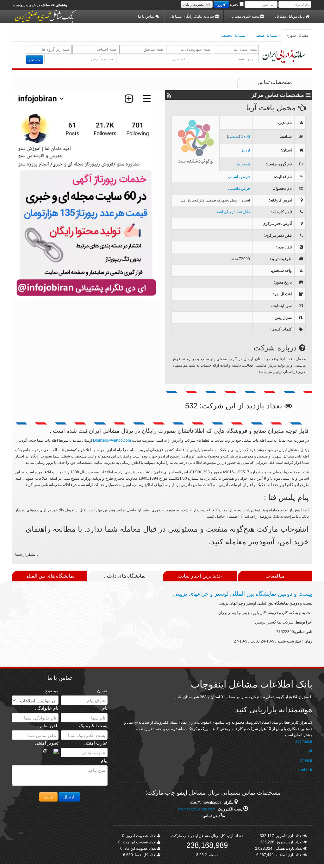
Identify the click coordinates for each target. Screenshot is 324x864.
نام (105, 708)
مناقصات (275, 576)
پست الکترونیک (93, 725)
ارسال (69, 797)
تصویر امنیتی (47, 743)
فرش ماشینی (239, 177)
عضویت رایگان (194, 4)
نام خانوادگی (47, 708)
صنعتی (233, 136)
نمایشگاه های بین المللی (49, 576)
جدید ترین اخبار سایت (200, 576)
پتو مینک (243, 164)
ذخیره (234, 4)
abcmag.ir (303, 741)
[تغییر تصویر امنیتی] (45, 751)
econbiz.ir (304, 770)
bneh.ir (306, 760)
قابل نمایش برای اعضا (232, 212)
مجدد (48, 797)
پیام (104, 760)
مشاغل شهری (297, 35)
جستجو (34, 59)
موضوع (52, 690)
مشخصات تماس (275, 82)
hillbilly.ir (304, 751)
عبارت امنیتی (96, 743)
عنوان (102, 690)
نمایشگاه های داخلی (125, 576)
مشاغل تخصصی (232, 35)
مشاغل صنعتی (265, 35)
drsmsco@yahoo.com (196, 809)
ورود (219, 4)
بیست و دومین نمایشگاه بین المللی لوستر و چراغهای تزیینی (242, 594)
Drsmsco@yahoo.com (112, 440)
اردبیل (245, 150)
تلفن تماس (48, 725)
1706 (245, 136)
